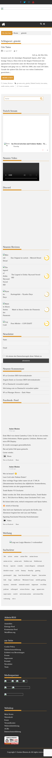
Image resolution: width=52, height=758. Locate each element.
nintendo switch (24, 584)
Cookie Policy (9, 647)
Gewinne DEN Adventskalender (20, 376)
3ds (5, 556)
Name (5, 340)
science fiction (25, 589)
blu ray (6, 566)
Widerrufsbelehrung (11, 726)
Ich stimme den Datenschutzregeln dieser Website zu (24, 356)
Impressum (8, 658)
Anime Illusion (14, 429)
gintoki (28, 83)
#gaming (6, 517)
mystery (6, 584)
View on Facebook (8, 460)
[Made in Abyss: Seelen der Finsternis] (6, 309)
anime (16, 556)
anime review (8, 561)
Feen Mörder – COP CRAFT (21, 323)
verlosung (7, 599)
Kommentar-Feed (11, 629)
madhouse (17, 580)
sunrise (12, 86)
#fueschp (22, 517)
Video (9, 520)
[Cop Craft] (6, 323)
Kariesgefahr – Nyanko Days (22, 294)
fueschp (30, 570)
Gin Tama (6, 47)
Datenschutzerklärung (12, 650)
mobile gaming (41, 580)
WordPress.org (9, 632)
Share (17, 460)
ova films (43, 584)
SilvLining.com (9, 388)
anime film (23, 556)
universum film (38, 594)
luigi (9, 580)
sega (33, 589)
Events (6, 655)
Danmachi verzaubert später (18, 384)
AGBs (6, 729)
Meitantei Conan (28, 580)
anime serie (18, 561)
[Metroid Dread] (6, 258)
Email (5, 348)
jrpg (15, 575)
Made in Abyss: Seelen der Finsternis (26, 310)
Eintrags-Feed (9, 627)
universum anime (25, 594)
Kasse (6, 720)
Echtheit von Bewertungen (14, 652)
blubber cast (28, 561)
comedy (20, 566)
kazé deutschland (24, 575)
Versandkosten (9, 723)
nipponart (35, 584)
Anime (5, 83)
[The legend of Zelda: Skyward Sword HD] (6, 276)
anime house (34, 556)
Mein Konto (8, 714)
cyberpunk (40, 566)
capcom (12, 566)
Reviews (10, 83)
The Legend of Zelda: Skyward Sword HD (25, 276)
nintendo (14, 584)
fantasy (23, 570)
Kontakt (7, 661)
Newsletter (8, 664)
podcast (6, 589)
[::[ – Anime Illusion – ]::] (26, 9)
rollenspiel (14, 589)
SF (16, 51)
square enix (40, 589)
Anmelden (8, 624)
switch (15, 594)
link (5, 580)
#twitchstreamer (32, 517)
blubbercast (38, 561)
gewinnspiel (7, 575)
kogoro (34, 575)
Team (6, 667)
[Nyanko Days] (6, 294)
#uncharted (14, 517)
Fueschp (16, 146)
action (10, 556)
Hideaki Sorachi (35, 83)
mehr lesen (7, 78)
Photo (9, 456)
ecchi (17, 570)
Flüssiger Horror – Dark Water (19, 392)
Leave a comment (24, 86)
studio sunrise (5, 86)
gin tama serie (21, 83)
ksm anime (44, 83)
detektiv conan (8, 570)
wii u (13, 599)
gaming (37, 570)
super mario (7, 594)
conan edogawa (30, 566)
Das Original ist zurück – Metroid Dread (26, 258)
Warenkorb (8, 717)
